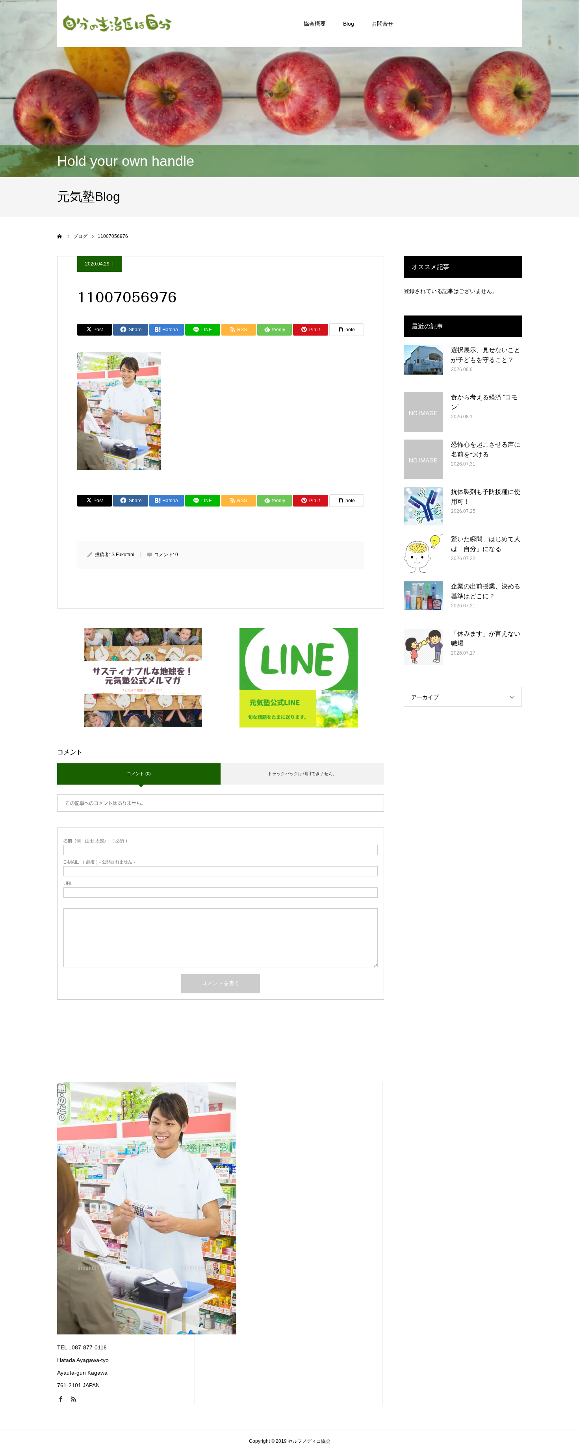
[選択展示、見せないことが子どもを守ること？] (423, 364)
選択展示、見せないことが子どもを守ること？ (485, 355)
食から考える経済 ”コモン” (484, 402)
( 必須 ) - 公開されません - (99, 862)
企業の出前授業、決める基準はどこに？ (485, 591)
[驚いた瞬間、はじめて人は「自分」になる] (423, 553)
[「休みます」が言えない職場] (423, 648)
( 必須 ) (95, 841)
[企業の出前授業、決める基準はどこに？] (423, 601)
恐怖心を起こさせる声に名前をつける (485, 449)
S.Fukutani (122, 554)
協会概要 (315, 23)
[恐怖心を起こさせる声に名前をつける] (423, 459)
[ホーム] (60, 236)
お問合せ (382, 23)
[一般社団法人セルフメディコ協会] (116, 23)
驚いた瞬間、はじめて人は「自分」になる (485, 544)
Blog (348, 23)
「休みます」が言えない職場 (485, 638)
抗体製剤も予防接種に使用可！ (485, 496)
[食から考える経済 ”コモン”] (423, 412)
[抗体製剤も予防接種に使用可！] (423, 506)
